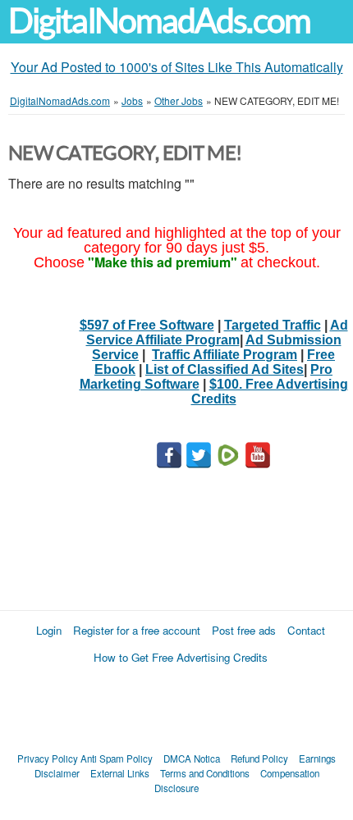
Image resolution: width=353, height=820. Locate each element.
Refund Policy (259, 758)
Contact (306, 630)
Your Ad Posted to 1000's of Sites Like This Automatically (177, 66)
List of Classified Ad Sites (224, 369)
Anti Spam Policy (116, 758)
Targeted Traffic (272, 325)
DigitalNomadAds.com (159, 20)
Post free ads (244, 630)
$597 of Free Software (147, 325)
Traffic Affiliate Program (224, 355)
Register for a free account (136, 630)
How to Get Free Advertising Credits (181, 657)
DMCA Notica (191, 758)
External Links (119, 773)
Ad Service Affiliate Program (217, 332)
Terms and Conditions (205, 773)
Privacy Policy (47, 758)
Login (49, 630)
